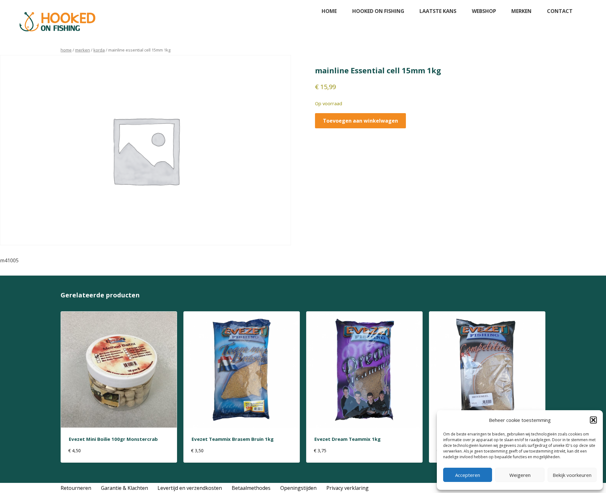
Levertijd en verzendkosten (189, 487)
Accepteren (467, 475)
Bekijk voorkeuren (572, 475)
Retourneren (76, 487)
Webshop (484, 11)
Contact (560, 11)
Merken (521, 11)
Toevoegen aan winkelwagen (360, 120)
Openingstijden (298, 487)
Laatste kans (437, 11)
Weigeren (520, 475)
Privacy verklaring (347, 487)
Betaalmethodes (251, 487)
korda (99, 50)
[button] (593, 420)
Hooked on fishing (378, 11)
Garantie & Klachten (124, 487)
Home (329, 11)
